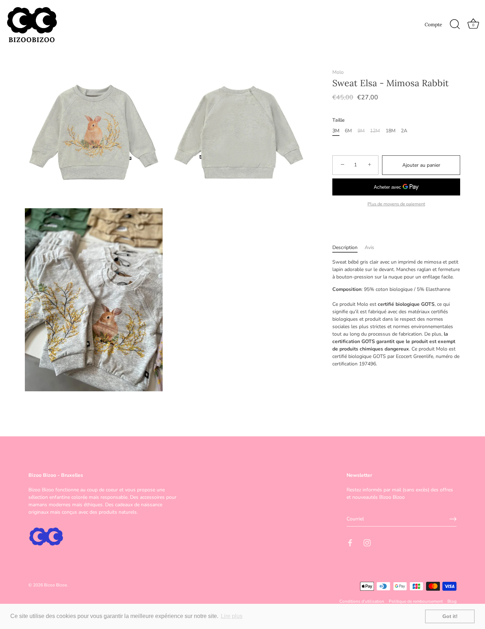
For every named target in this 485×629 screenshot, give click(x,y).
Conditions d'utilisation (361, 601)
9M (361, 131)
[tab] (348, 247)
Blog (452, 601)
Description (345, 247)
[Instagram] (367, 542)
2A (404, 131)
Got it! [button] (450, 616)
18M (391, 131)
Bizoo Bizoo (55, 584)
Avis (369, 247)
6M (348, 131)
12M (375, 131)
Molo (338, 72)
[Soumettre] (453, 519)
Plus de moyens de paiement (396, 204)
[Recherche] (455, 24)
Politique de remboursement (416, 601)
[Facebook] (350, 542)
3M (335, 131)
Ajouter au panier (421, 165)
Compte (433, 24)
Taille (338, 120)
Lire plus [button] (232, 616)
